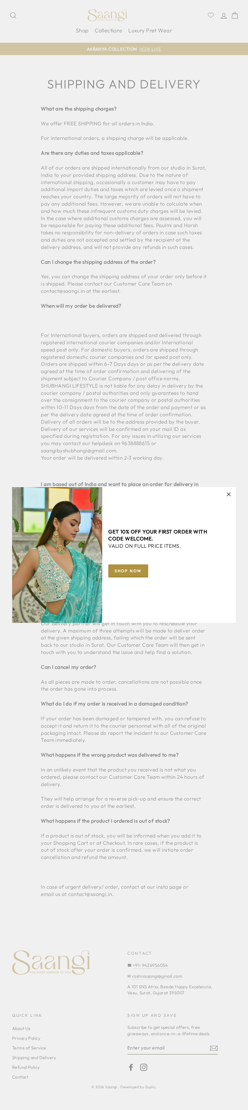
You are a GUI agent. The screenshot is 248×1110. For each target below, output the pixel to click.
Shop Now (128, 570)
